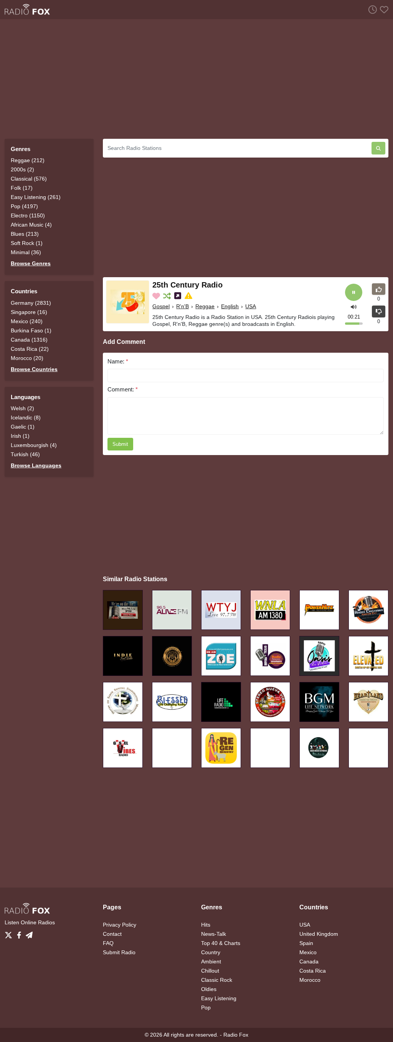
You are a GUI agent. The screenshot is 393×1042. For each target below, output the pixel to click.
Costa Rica (312, 971)
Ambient (211, 961)
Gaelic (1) (23, 427)
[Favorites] (382, 9)
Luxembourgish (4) (34, 445)
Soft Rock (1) (27, 243)
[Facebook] (20, 933)
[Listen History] (371, 9)
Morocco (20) (27, 358)
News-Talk (213, 934)
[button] (354, 306)
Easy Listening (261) (36, 197)
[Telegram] (29, 933)
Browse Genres (31, 263)
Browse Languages (36, 465)
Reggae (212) (28, 160)
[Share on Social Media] (178, 296)
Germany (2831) (31, 303)
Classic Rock (216, 980)
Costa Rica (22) (30, 349)
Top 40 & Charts (220, 943)
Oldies (208, 989)
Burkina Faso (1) (31, 330)
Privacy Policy (119, 925)
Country (210, 952)
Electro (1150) (28, 215)
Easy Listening (218, 998)
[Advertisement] (196, 79)
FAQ (108, 943)
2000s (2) (22, 169)
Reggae (205, 306)
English (230, 306)
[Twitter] (10, 933)
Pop (206, 1007)
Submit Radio (119, 952)
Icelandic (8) (26, 417)
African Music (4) (31, 225)
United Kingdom (318, 934)
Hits (205, 925)
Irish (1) (20, 436)
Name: (117, 361)
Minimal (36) (26, 252)
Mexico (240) (27, 321)
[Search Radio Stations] (378, 148)
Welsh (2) (22, 408)
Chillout (210, 971)
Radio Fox (235, 1035)
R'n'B (182, 306)
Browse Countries (34, 369)
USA (250, 306)
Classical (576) (29, 179)
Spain (306, 943)
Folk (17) (22, 188)
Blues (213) (25, 234)
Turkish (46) (25, 454)
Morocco (309, 980)
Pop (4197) (24, 206)
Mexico (308, 952)
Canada (309, 961)
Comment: (122, 389)
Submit (120, 444)
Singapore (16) (29, 312)
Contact (112, 934)
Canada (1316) (29, 340)
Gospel (161, 306)
